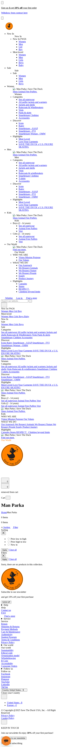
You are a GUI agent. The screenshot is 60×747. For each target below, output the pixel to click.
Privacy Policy (8, 642)
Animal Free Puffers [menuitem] (27, 400)
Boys (21, 62)
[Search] (2, 469)
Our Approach (25, 265)
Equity (22, 276)
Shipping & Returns (10, 626)
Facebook (5, 674)
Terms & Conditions (10, 640)
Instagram (5, 676)
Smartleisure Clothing (29, 115)
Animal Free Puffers (28, 228)
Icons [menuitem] (4, 343)
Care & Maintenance (10, 632)
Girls (21, 60)
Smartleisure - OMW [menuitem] (10, 379)
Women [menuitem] (5, 311)
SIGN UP (6, 602)
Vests (21, 110)
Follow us (8, 668)
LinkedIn (5, 684)
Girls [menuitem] (16, 316)
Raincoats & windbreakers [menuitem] (24, 369)
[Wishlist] (3, 476)
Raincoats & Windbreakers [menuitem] (19, 335)
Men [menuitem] (11, 311)
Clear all (13, 550)
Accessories (24, 118)
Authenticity (7, 634)
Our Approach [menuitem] (8, 424)
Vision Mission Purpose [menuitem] (12, 419)
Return (4, 624)
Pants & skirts (25, 112)
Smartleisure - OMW (28, 197)
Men (21, 44)
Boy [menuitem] (20, 311)
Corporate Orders (9, 666)
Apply (4, 550)
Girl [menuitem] (16, 311)
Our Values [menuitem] (29, 419)
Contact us (6, 610)
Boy (21, 49)
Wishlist (9, 298)
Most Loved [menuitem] (7, 350)
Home (4, 512)
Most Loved (24, 139)
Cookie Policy (7, 718)
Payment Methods (9, 629)
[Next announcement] (2, 18)
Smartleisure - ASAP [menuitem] (22, 343)
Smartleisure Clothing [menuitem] (11, 337)
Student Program (9, 637)
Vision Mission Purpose (29, 257)
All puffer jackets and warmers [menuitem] (31, 332)
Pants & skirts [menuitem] (43, 335)
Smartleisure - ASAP (28, 128)
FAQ (3, 613)
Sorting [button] (7, 527)
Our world (9, 645)
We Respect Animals (28, 268)
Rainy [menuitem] (10, 343)
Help (6, 605)
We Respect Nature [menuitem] (44, 424)
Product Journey (26, 278)
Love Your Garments (28, 141)
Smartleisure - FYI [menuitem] (41, 343)
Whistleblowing (8, 658)
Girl (20, 47)
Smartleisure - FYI (27, 131)
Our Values (24, 260)
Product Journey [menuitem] (30, 427)
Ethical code (7, 653)
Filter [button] (15, 527)
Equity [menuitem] (19, 427)
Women (22, 41)
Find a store (31, 298)
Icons (21, 123)
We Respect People (27, 273)
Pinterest (5, 679)
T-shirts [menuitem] (4, 372)
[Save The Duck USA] (9, 26)
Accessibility (7, 663)
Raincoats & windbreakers (31, 173)
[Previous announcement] (2, 2)
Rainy (21, 126)
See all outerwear (27, 99)
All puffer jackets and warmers (33, 102)
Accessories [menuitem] (27, 337)
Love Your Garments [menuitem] (23, 350)
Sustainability (7, 650)
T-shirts (22, 178)
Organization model (10, 655)
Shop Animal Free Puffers (25, 91)
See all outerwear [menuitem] (9, 332)
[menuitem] (30, 313)
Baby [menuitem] (26, 316)
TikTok (4, 687)
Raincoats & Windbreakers (31, 107)
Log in (19, 298)
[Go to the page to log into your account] (2, 472)
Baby (21, 65)
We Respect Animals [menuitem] (25, 424)
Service (7, 618)
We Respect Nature (27, 270)
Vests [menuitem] (34, 335)
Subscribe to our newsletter (13, 738)
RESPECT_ (24, 289)
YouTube (5, 682)
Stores (21, 286)
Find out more (19, 249)
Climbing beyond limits (29, 291)
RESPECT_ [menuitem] (22, 432)
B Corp (4, 661)
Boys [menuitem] (21, 316)
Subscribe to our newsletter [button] (13, 592)
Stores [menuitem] (13, 432)
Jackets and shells (27, 105)
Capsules (23, 283)
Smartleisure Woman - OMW (32, 133)
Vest (21, 231)
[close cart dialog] (8, 497)
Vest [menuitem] (39, 400)
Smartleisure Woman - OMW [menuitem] (14, 345)
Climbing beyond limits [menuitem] (39, 432)
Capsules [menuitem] (5, 432)
